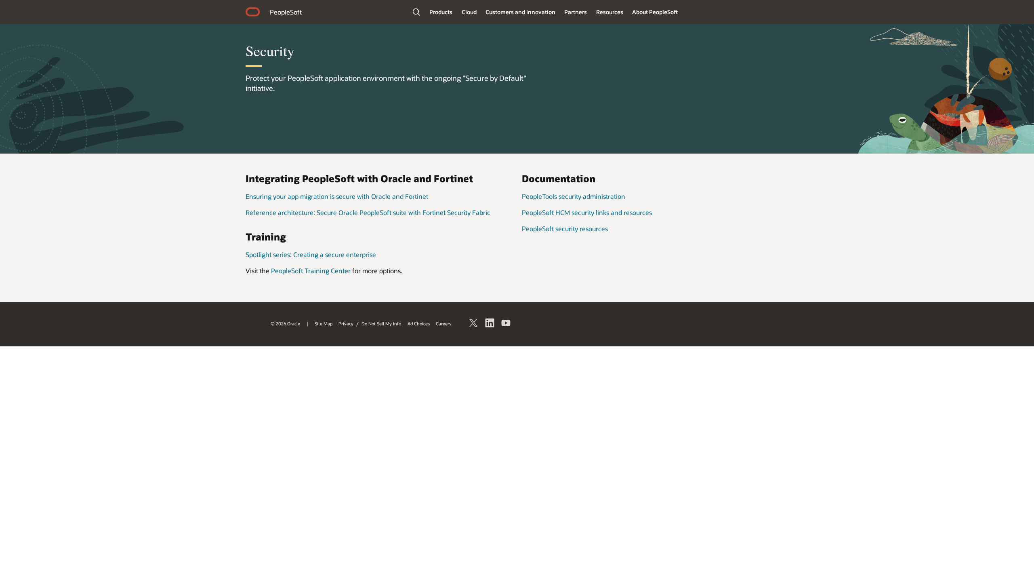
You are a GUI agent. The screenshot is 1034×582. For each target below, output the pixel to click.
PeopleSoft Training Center (311, 270)
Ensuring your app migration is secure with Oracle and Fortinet (337, 196)
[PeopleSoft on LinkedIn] (490, 324)
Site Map (323, 324)
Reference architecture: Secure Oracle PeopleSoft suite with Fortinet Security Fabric (368, 212)
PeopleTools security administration (573, 196)
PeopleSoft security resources (565, 228)
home (253, 13)
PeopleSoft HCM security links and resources (587, 212)
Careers (443, 324)
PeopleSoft (286, 12)
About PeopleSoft (655, 12)
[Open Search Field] (416, 12)
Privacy (345, 324)
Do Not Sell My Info (381, 324)
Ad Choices (419, 324)
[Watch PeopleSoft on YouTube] (506, 324)
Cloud (469, 12)
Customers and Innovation (520, 12)
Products (440, 12)
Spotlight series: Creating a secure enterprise (311, 254)
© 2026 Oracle (285, 324)
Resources (609, 12)
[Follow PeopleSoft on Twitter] (474, 324)
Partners (575, 12)
